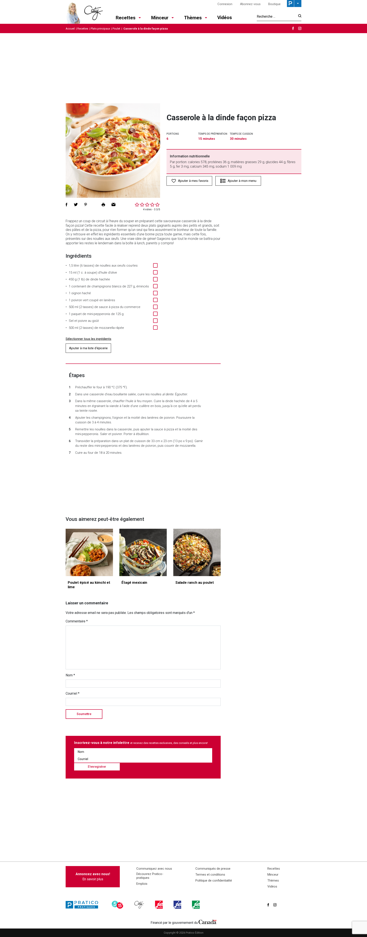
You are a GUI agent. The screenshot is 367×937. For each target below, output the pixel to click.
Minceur (159, 17)
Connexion (224, 4)
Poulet (116, 28)
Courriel (72, 693)
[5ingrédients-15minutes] (118, 904)
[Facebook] (293, 28)
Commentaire (77, 621)
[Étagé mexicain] (143, 552)
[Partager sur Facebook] (66, 204)
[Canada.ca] (207, 921)
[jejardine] (196, 904)
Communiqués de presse (212, 869)
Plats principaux (100, 28)
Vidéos (224, 17)
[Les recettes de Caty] (84, 12)
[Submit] (298, 16)
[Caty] (139, 904)
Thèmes (193, 17)
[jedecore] (178, 904)
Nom (70, 675)
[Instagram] (299, 28)
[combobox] (276, 16)
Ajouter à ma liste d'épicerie (88, 348)
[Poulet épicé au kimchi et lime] (89, 552)
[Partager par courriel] (114, 204)
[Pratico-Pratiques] (84, 904)
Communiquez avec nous (154, 869)
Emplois (141, 884)
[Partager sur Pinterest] (85, 204)
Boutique (274, 4)
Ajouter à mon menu (242, 181)
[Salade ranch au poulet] (197, 552)
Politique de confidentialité (213, 880)
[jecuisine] (159, 904)
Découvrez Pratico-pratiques (149, 876)
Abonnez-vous (250, 4)
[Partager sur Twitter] (76, 204)
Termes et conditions (210, 874)
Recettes (126, 17)
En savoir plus (93, 876)
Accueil (70, 28)
